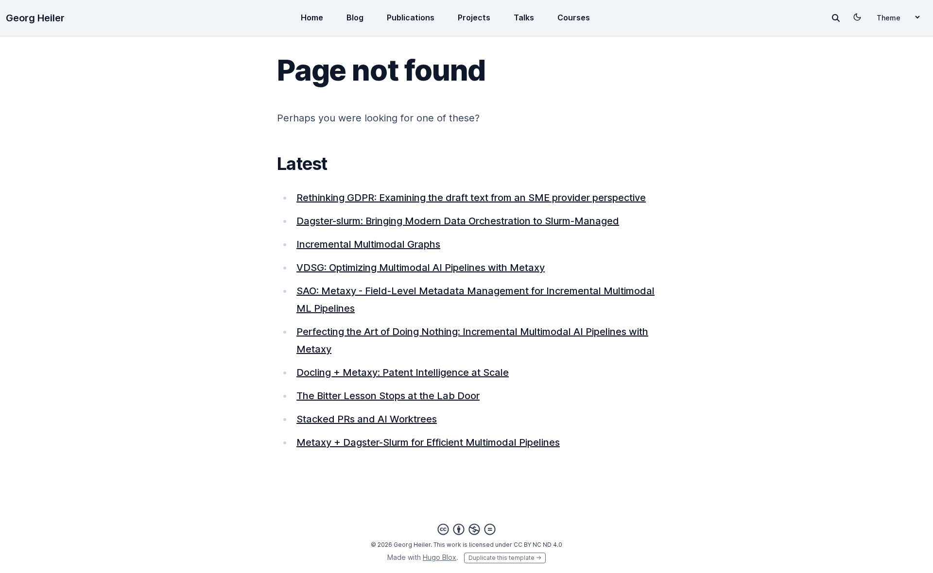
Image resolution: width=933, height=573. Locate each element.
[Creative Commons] (466, 529)
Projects (474, 17)
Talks (524, 17)
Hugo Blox (439, 557)
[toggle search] (836, 18)
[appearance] (857, 17)
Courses (573, 17)
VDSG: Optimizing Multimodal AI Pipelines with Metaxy (420, 267)
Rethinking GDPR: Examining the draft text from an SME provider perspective (471, 197)
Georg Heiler (35, 18)
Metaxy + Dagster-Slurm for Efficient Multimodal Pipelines (428, 442)
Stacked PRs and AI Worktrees (366, 419)
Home (312, 17)
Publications (410, 17)
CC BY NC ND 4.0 (538, 544)
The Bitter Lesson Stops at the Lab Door (388, 396)
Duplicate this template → (504, 557)
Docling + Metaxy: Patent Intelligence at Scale (402, 372)
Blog (354, 17)
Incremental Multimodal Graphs (368, 244)
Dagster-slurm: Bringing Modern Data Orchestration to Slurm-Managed (457, 221)
